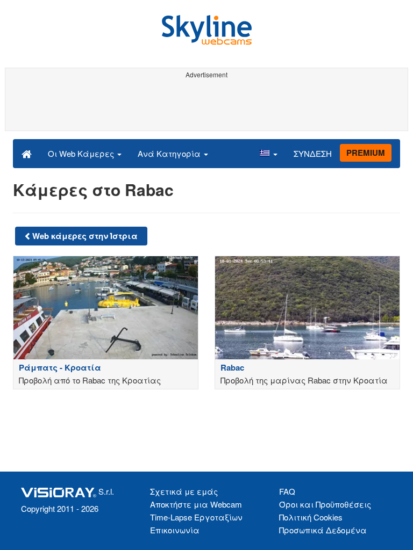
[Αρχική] (26, 153)
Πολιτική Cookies (311, 517)
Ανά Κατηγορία (170, 153)
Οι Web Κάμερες (82, 153)
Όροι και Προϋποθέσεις (325, 504)
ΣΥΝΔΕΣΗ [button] (313, 153)
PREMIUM (365, 152)
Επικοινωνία (175, 529)
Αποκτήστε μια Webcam (196, 504)
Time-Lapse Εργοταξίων (196, 517)
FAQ (287, 491)
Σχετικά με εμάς (184, 491)
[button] (268, 153)
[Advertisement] (204, 106)
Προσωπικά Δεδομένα (323, 529)
